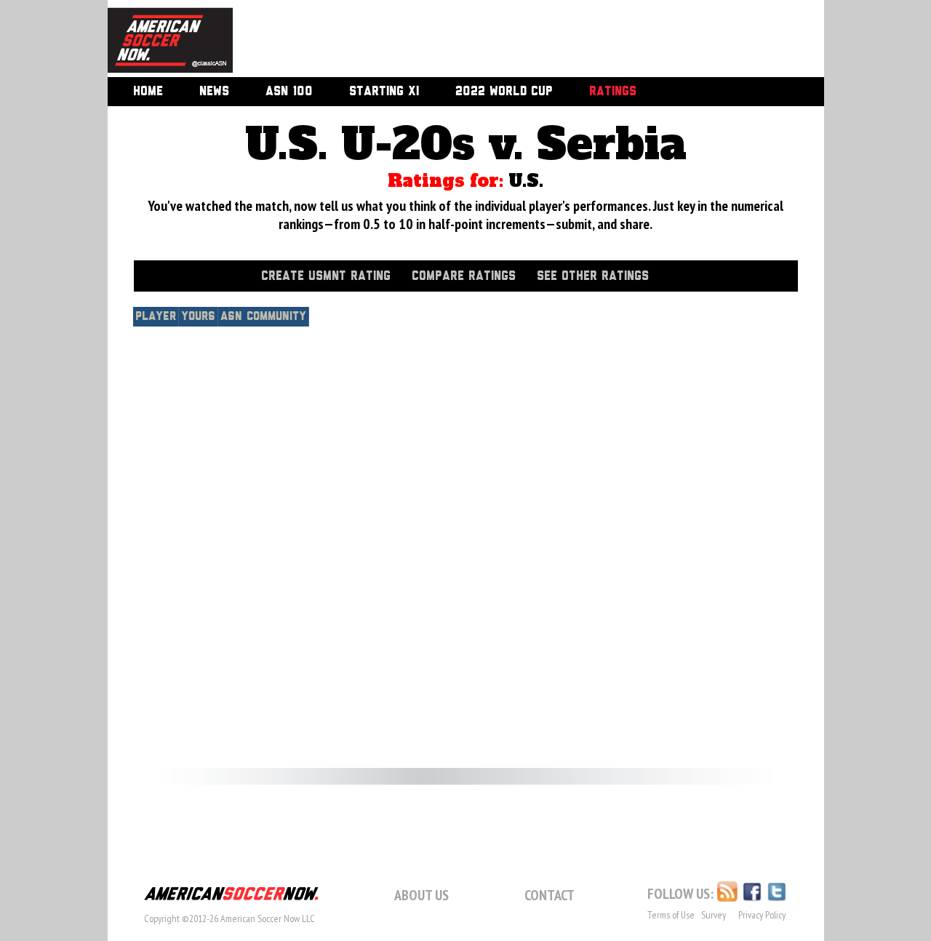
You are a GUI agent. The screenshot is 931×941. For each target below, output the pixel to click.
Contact (549, 895)
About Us (421, 895)
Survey (713, 914)
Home (148, 91)
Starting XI (384, 91)
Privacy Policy (762, 914)
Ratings (612, 91)
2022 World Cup (504, 91)
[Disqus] (466, 532)
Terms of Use (671, 914)
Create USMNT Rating (326, 276)
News (214, 91)
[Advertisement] (512, 40)
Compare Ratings (464, 276)
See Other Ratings (593, 276)
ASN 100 (289, 91)
